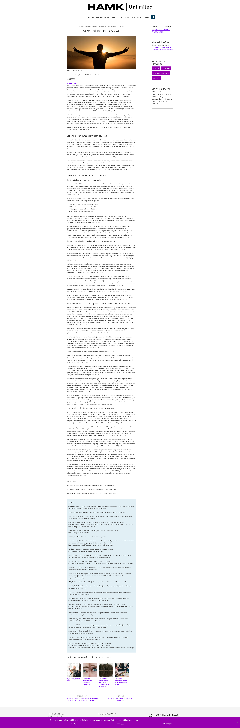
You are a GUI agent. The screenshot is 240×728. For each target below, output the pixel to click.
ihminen (156, 68)
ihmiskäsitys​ (166, 68)
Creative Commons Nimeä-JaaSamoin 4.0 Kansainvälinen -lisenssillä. (162, 49)
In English (136, 17)
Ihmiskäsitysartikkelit (161, 73)
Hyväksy (74, 724)
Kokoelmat (124, 17)
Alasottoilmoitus (103, 717)
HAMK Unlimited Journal (88, 27)
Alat (114, 17)
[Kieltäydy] (238, 723)
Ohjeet (146, 17)
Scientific (90, 17)
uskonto (156, 78)
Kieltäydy (120, 724)
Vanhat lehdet (103, 17)
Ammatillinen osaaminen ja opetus (110, 27)
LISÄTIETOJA (167, 724)
